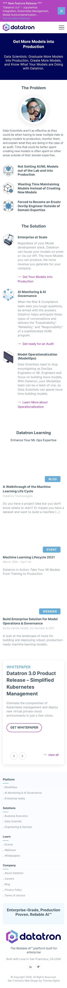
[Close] (61, 11)
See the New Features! (17, 18)
